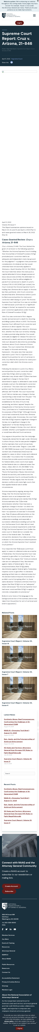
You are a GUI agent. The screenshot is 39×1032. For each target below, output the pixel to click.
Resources (6, 947)
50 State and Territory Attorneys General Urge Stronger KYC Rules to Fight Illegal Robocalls (18, 750)
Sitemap (5, 986)
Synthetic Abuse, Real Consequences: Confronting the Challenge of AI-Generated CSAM (19, 721)
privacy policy (9, 1021)
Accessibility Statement (11, 978)
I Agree (19, 1028)
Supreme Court (16, 59)
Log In (19, 23)
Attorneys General (8, 951)
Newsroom (6, 968)
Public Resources (8, 964)
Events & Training (8, 943)
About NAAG (6, 959)
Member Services (8, 935)
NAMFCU (5, 955)
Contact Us (6, 972)
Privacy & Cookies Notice (11, 982)
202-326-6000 (10, 922)
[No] (37, 1022)
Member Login (7, 990)
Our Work (5, 939)
